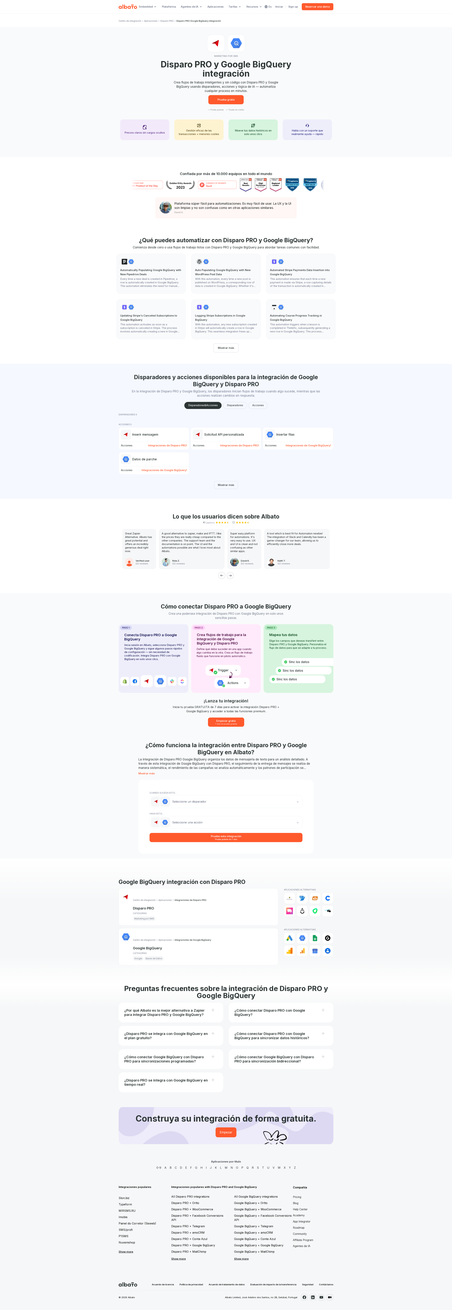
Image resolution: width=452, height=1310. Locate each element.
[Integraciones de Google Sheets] (315, 938)
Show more (126, 1251)
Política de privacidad (191, 1284)
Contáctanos (326, 1284)
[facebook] (304, 1297)
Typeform (125, 1204)
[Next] (230, 575)
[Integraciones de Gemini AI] (327, 938)
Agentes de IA (301, 1246)
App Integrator (301, 1221)
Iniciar (279, 6)
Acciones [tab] (258, 405)
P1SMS (123, 1236)
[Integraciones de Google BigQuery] (302, 938)
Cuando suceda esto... (163, 792)
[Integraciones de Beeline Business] (289, 898)
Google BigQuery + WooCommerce (257, 1209)
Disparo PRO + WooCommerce (192, 1209)
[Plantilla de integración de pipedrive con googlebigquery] (151, 273)
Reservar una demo (317, 6)
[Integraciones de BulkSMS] (315, 898)
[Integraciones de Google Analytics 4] (302, 950)
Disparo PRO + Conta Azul (189, 1239)
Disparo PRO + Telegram (188, 1226)
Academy (299, 1215)
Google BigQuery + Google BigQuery (258, 1245)
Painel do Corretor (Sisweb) (137, 1223)
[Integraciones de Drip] (302, 911)
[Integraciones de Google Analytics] (289, 950)
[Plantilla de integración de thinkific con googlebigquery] (301, 319)
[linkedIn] (312, 1297)
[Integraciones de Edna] (315, 911)
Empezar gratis (226, 722)
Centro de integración (130, 21)
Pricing (297, 1197)
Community (300, 1234)
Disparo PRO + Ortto (185, 1203)
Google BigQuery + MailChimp (254, 1251)
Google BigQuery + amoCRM (253, 1232)
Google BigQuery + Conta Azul (255, 1239)
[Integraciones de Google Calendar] (315, 950)
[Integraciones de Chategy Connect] (327, 898)
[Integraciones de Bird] (302, 898)
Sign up (293, 6)
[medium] (329, 1297)
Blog (295, 1203)
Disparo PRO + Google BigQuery (193, 1245)
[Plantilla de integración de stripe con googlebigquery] (301, 273)
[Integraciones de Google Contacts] (327, 950)
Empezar (226, 1132)
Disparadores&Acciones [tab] (203, 405)
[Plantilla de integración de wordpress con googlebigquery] (226, 273)
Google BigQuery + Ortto (250, 1203)
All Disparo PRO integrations (190, 1196)
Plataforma (169, 6)
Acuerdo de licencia (163, 1284)
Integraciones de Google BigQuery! (308, 445)
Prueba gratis (226, 99)
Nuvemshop (127, 1242)
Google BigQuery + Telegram (253, 1226)
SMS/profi (126, 1229)
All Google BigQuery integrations (256, 1196)
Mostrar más (226, 348)
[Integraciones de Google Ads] (289, 938)
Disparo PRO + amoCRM (188, 1232)
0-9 (158, 1167)
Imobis (123, 1217)
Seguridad (307, 1284)
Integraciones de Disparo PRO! (167, 445)
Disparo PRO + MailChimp (188, 1251)
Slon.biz (124, 1198)
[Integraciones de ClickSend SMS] (289, 911)
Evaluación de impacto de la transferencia (273, 1284)
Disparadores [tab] (235, 405)
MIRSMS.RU (127, 1210)
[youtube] (321, 1297)
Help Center (300, 1209)
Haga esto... (156, 813)
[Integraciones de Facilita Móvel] (327, 911)
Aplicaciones (215, 6)
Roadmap (299, 1227)
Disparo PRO (167, 21)
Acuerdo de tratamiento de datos (227, 1284)
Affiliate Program (303, 1240)
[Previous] (221, 575)
